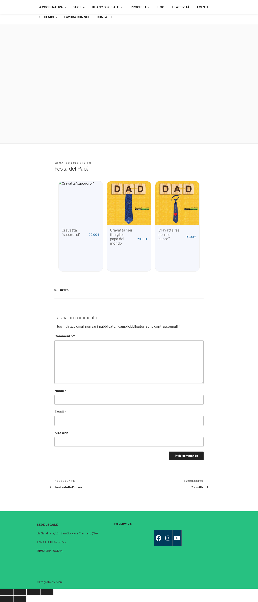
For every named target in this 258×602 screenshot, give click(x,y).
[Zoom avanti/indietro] (6, 592)
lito (88, 163)
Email (60, 412)
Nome (60, 391)
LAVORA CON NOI (76, 17)
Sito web (61, 433)
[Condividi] (33, 592)
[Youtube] (177, 538)
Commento (64, 336)
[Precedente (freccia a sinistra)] (6, 599)
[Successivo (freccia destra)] (20, 599)
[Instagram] (167, 538)
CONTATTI (104, 17)
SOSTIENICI (45, 17)
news (64, 290)
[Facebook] (158, 538)
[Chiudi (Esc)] (47, 592)
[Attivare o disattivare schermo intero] (20, 592)
